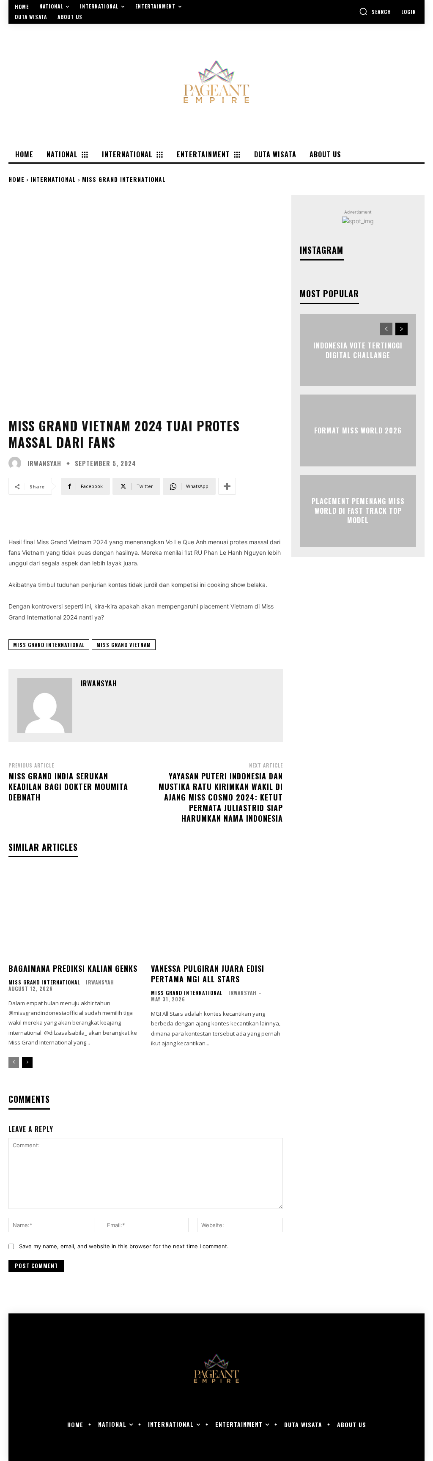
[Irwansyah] (16, 463)
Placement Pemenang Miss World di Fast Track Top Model (358, 511)
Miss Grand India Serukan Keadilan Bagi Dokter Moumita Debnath (68, 786)
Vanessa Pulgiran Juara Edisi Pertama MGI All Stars (207, 973)
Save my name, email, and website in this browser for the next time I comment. (124, 1246)
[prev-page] (13, 1062)
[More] (227, 486)
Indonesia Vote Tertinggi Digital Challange (358, 350)
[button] (375, 11)
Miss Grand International (124, 179)
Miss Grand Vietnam (123, 644)
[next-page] (27, 1062)
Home (16, 179)
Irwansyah (44, 463)
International (53, 179)
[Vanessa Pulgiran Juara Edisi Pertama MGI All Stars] (217, 914)
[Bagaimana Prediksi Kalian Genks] (74, 914)
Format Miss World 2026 (358, 430)
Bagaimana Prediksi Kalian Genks (72, 968)
